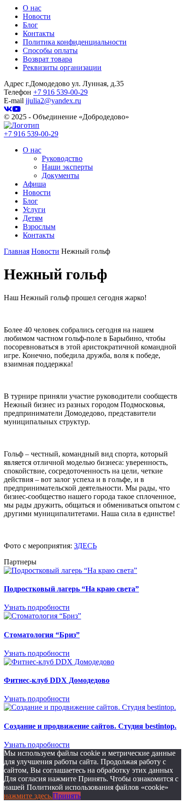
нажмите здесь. (28, 796)
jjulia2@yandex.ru (53, 101)
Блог (30, 25)
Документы (60, 175)
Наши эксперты (67, 167)
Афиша (34, 184)
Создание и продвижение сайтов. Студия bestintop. (90, 726)
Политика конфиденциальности (75, 42)
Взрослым (39, 227)
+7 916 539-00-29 (60, 92)
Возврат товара (47, 59)
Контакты (39, 33)
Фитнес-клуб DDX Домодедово (57, 680)
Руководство (62, 158)
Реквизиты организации (62, 67)
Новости (37, 16)
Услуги (34, 209)
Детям (33, 218)
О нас (32, 8)
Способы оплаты (50, 50)
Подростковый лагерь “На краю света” (71, 589)
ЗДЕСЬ (85, 546)
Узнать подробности (37, 607)
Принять (67, 796)
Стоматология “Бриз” (42, 635)
